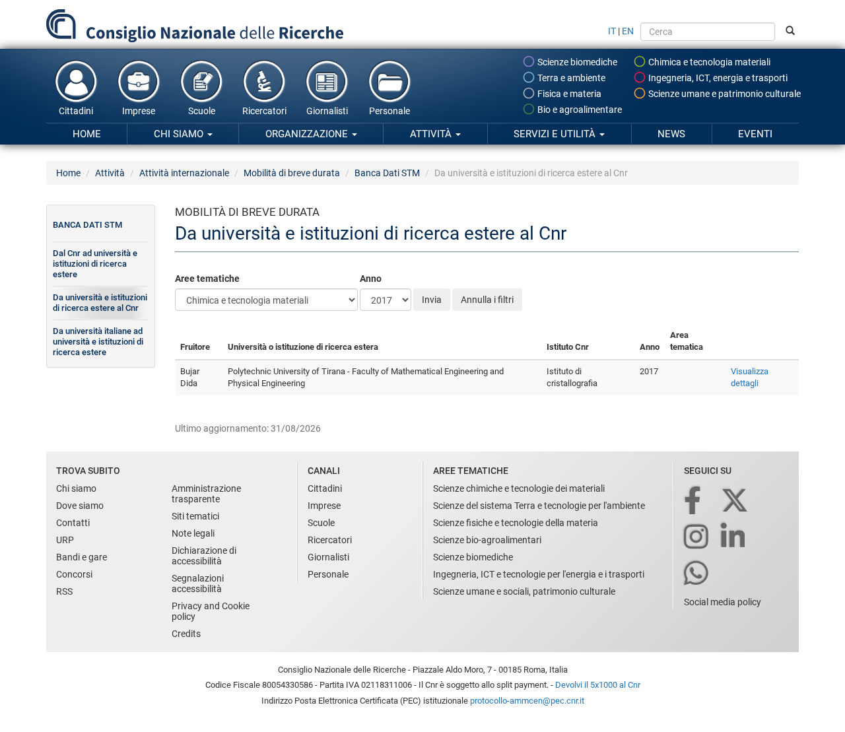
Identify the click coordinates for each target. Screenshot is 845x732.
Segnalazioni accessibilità (198, 583)
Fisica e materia (568, 93)
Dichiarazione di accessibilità (204, 555)
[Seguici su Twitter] (736, 501)
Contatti (73, 522)
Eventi (755, 134)
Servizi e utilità (556, 134)
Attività (432, 134)
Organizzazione (308, 134)
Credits (186, 633)
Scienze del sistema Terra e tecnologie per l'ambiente (539, 505)
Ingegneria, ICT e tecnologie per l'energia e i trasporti (538, 574)
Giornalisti (327, 111)
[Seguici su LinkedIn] (734, 537)
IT (612, 31)
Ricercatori (264, 111)
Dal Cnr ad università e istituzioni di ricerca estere (95, 263)
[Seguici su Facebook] (693, 501)
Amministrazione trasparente (206, 493)
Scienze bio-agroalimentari (487, 540)
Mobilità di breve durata (292, 173)
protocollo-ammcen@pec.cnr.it (527, 701)
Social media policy (722, 602)
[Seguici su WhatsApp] (697, 574)
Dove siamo (80, 505)
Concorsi (74, 574)
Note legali (193, 533)
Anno (371, 278)
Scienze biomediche (576, 62)
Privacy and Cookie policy (211, 611)
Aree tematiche (207, 278)
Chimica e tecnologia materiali (708, 62)
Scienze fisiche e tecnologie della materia (515, 522)
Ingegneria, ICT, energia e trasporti (717, 78)
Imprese (138, 111)
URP (65, 540)
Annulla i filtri (487, 299)
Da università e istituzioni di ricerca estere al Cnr (100, 302)
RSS (64, 591)
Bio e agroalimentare (578, 109)
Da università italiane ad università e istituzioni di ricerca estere (98, 341)
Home (87, 134)
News (671, 134)
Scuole (201, 111)
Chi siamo (180, 134)
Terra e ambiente (570, 78)
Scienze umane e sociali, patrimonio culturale (524, 591)
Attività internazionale (184, 173)
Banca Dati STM (387, 173)
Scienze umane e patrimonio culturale (723, 93)
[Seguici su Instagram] (697, 537)
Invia (432, 299)
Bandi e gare (81, 557)
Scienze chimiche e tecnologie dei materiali (519, 488)
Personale (389, 111)
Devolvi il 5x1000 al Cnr (597, 685)
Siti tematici (195, 516)
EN (628, 31)
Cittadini (76, 111)
